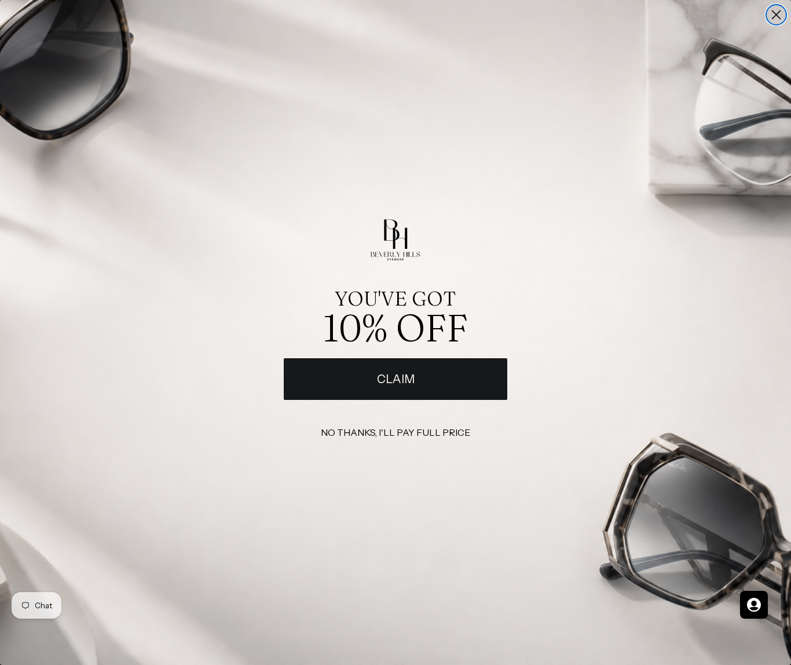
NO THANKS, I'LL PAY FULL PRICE (395, 432)
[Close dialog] (776, 15)
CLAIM (396, 379)
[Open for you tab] (754, 605)
